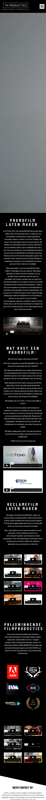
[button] (42, 6)
